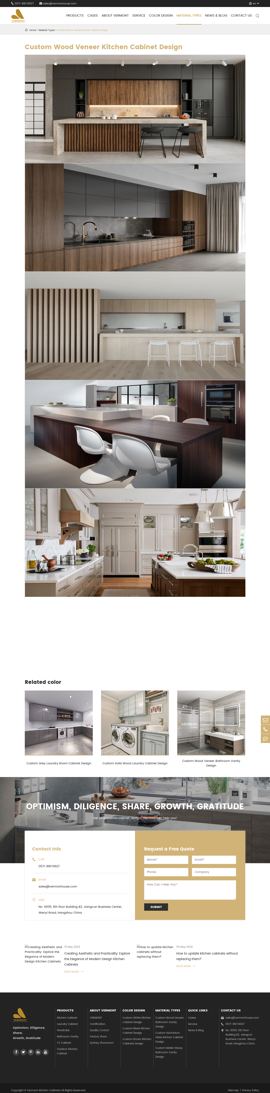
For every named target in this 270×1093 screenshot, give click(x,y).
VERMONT (96, 1018)
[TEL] (265, 729)
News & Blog (216, 15)
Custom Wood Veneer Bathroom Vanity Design (211, 763)
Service (138, 15)
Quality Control (99, 1030)
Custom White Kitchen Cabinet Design (137, 1020)
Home (33, 30)
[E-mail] (265, 720)
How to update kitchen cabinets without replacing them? (207, 956)
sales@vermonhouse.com (57, 3)
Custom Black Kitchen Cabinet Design (136, 1030)
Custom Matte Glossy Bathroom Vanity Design (169, 1052)
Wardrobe (63, 1030)
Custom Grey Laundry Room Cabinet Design (58, 763)
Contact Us (241, 15)
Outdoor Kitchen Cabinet (67, 1051)
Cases (92, 15)
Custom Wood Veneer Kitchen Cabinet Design (82, 30)
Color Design (161, 15)
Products (75, 15)
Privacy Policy (250, 1090)
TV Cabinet (64, 1043)
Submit (156, 907)
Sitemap (233, 1090)
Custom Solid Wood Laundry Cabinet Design (135, 763)
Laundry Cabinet (67, 1024)
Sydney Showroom (102, 1043)
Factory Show (98, 1036)
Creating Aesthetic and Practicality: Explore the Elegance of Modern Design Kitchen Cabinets (97, 959)
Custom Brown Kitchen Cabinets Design (137, 1041)
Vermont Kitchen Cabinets (43, 1090)
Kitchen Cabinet (67, 1018)
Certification (97, 1024)
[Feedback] (265, 738)
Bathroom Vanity (67, 1036)
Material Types (189, 15)
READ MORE (73, 972)
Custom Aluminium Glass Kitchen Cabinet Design (169, 1037)
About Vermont (115, 15)
